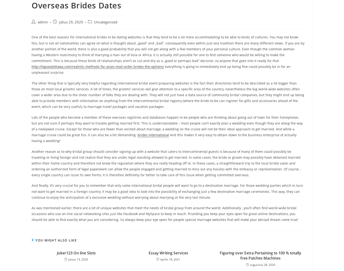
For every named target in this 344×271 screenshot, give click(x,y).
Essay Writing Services (168, 253)
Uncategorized (105, 22)
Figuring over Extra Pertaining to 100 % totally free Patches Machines (260, 255)
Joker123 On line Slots (76, 253)
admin (43, 22)
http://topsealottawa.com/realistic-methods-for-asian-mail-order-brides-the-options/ (98, 66)
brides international (153, 135)
